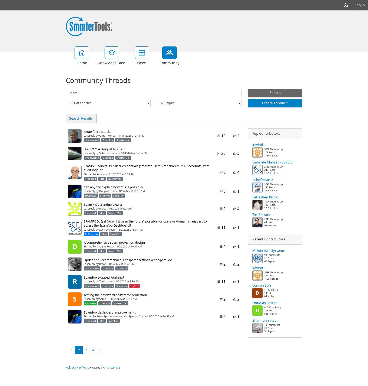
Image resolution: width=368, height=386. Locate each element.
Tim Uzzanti (261, 215)
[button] (346, 5)
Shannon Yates (264, 320)
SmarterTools (112, 367)
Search (275, 93)
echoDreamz (262, 180)
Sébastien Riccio (265, 197)
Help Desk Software (77, 367)
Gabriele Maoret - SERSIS (272, 162)
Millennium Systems (268, 250)
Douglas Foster (264, 303)
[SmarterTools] (89, 26)
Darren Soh (261, 285)
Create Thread (273, 103)
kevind (257, 145)
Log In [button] (360, 5)
